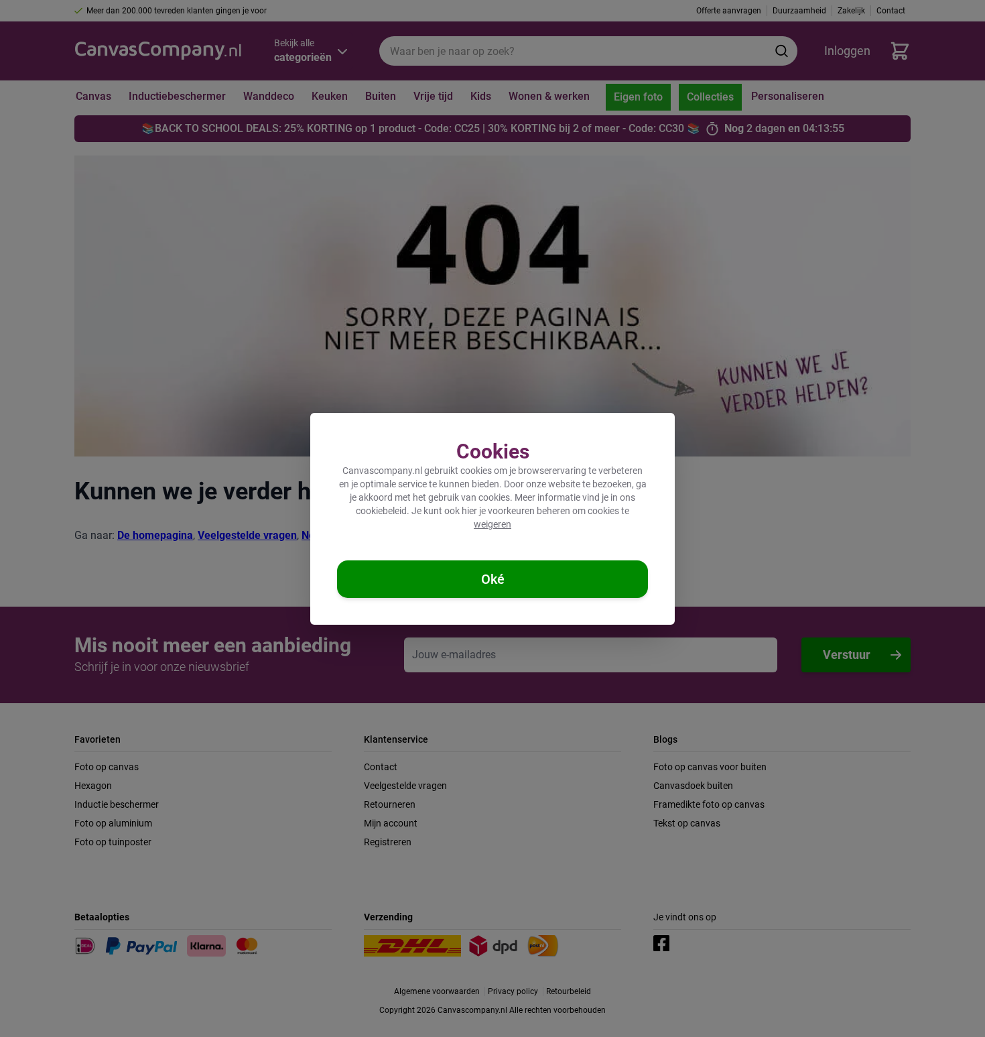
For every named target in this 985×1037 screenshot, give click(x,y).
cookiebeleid (381, 510)
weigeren (492, 524)
